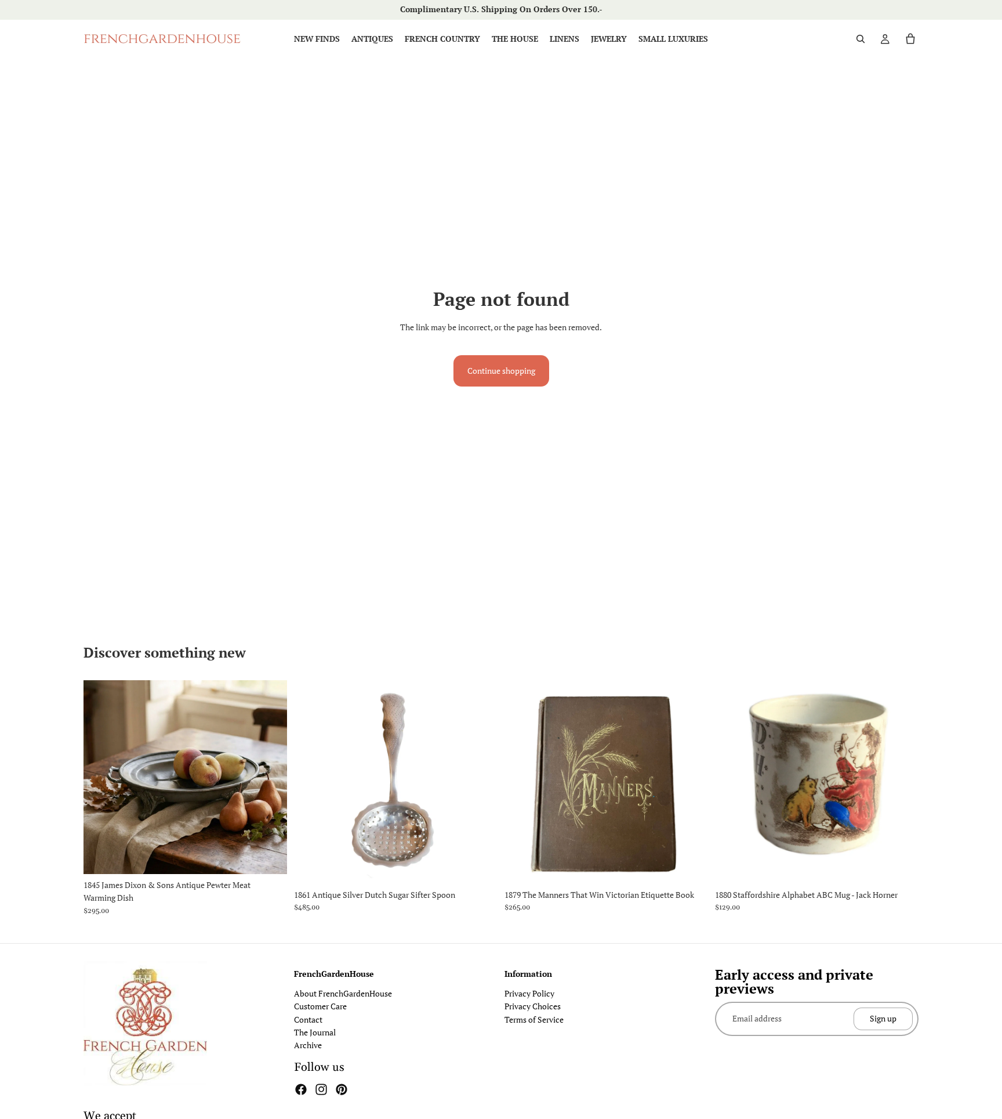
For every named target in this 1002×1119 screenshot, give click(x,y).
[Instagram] (321, 1089)
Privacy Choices (532, 1006)
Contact (308, 1019)
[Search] (860, 39)
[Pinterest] (341, 1089)
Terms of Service (534, 1019)
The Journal (315, 1032)
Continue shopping (501, 370)
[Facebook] (301, 1089)
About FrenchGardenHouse (343, 993)
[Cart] (910, 39)
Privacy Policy (529, 993)
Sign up (883, 1018)
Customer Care (320, 1006)
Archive (308, 1045)
